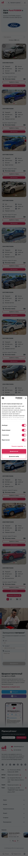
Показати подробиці (17, 446)
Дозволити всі (14, 451)
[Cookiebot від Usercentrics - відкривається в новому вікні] (16, 398)
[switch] (24, 430)
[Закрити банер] (25, 398)
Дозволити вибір (14, 456)
